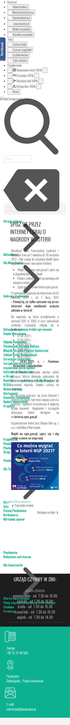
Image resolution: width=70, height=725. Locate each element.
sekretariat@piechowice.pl (21, 709)
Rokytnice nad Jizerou (17, 557)
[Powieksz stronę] (45, 70)
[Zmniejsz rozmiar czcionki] (9, 75)
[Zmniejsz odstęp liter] (9, 86)
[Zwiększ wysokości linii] (40, 81)
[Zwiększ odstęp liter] (38, 86)
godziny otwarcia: (35, 590)
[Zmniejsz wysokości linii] (9, 81)
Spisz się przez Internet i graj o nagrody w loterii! (30, 231)
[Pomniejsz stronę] (9, 70)
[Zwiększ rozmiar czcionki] (36, 75)
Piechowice (10, 552)
